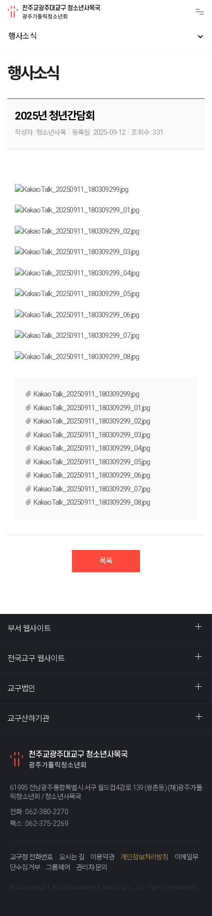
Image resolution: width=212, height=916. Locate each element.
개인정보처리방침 (144, 857)
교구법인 (21, 688)
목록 (106, 560)
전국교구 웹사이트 (36, 658)
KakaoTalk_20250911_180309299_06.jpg (92, 475)
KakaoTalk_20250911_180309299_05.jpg (92, 462)
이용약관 (102, 857)
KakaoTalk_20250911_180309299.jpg (86, 394)
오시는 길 (71, 857)
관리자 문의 (91, 867)
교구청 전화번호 (31, 857)
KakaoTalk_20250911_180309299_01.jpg (92, 407)
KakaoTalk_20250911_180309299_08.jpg (92, 502)
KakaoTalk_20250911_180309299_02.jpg (92, 421)
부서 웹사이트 (29, 628)
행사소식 (22, 36)
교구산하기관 (28, 718)
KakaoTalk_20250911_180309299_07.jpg (92, 489)
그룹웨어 (58, 867)
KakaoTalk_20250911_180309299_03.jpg (92, 434)
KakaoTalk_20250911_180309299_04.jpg (92, 448)
